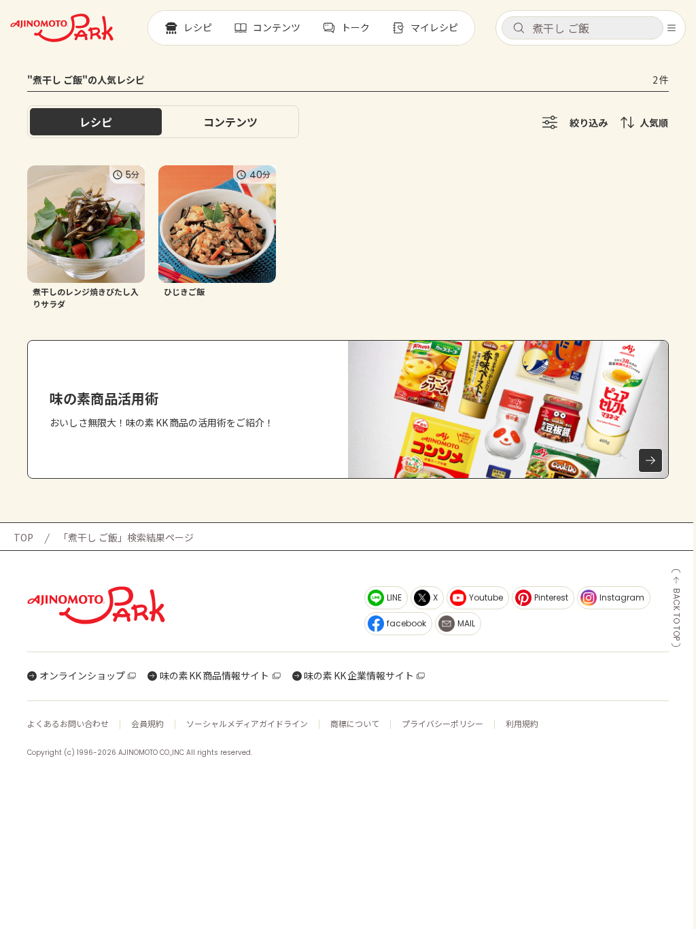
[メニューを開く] (671, 28)
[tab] (230, 121)
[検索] (518, 28)
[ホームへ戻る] (62, 28)
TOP (23, 537)
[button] (582, 27)
